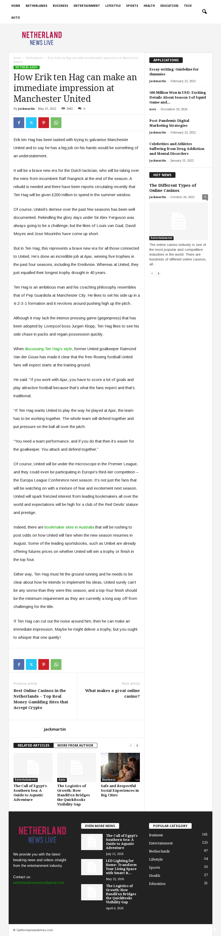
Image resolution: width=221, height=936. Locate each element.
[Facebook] (18, 122)
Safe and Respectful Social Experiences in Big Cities (120, 790)
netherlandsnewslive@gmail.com (38, 883)
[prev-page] (130, 745)
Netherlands (36, 6)
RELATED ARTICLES (33, 745)
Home (15, 6)
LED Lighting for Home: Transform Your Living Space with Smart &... (121, 867)
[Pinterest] (43, 122)
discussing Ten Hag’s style (48, 348)
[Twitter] (31, 122)
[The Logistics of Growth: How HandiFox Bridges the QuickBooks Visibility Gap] (76, 767)
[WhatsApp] (56, 122)
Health (149, 6)
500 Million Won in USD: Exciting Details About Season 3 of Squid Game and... (177, 97)
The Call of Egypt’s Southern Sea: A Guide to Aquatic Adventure (121, 842)
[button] (204, 12)
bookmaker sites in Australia (69, 527)
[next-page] (137, 745)
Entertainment (87, 6)
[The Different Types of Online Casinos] (178, 221)
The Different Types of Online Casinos (172, 188)
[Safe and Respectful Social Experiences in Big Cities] (120, 767)
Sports (132, 6)
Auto (15, 17)
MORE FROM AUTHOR (75, 745)
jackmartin (26, 109)
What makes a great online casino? (112, 693)
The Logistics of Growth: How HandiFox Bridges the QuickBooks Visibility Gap (73, 795)
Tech (188, 6)
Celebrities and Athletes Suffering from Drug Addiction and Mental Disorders (176, 149)
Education (169, 6)
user (152, 109)
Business (60, 6)
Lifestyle (113, 6)
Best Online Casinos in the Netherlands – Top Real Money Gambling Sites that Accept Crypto (40, 699)
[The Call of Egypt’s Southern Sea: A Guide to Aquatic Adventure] (33, 767)
